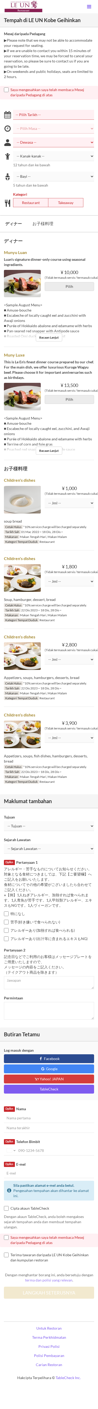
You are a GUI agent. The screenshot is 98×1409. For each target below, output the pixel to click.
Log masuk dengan (19, 1050)
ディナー (13, 223)
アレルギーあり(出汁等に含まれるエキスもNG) (49, 938)
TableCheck (49, 1089)
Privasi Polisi (49, 1346)
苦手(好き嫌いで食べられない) (35, 922)
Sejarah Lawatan (17, 839)
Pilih (69, 286)
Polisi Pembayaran (49, 1355)
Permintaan (13, 998)
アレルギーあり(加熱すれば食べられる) (42, 930)
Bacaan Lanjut (49, 337)
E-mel (15, 1164)
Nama (15, 1109)
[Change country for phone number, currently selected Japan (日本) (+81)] (10, 1150)
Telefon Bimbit (22, 1141)
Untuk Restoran (49, 1328)
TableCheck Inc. (68, 1377)
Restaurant (31, 202)
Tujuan (9, 817)
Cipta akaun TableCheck (29, 1208)
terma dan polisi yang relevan (48, 1280)
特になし (17, 913)
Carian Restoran (49, 1364)
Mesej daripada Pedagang (24, 33)
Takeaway (65, 202)
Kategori (20, 194)
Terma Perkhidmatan (49, 1337)
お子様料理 (42, 223)
